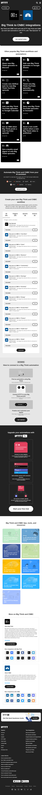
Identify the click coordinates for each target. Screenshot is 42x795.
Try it (35, 229)
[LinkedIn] (15, 790)
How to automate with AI (6, 758)
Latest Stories (4, 755)
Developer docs (4, 749)
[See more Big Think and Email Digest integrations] (10, 652)
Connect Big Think (11, 643)
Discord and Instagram (30, 732)
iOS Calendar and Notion (31, 734)
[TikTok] (28, 790)
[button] (40, 3)
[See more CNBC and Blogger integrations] (31, 700)
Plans (2, 747)
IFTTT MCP (3, 739)
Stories (2, 734)
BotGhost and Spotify (30, 741)
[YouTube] (22, 790)
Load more (21, 350)
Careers (13, 786)
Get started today (21, 39)
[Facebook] (12, 790)
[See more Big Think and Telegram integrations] (31, 652)
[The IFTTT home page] (4, 3)
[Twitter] (25, 790)
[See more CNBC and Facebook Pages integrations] (10, 700)
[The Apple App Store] (17, 781)
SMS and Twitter (29, 743)
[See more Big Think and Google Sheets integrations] (20, 652)
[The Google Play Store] (25, 781)
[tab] (6, 214)
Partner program (19, 786)
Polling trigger (13, 225)
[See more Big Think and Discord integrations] (31, 658)
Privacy (30, 786)
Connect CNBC (10, 686)
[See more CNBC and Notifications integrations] (20, 700)
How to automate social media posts (8, 775)
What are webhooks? (5, 768)
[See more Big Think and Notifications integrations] (10, 658)
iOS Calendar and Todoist (31, 747)
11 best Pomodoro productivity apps (8, 770)
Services (3, 732)
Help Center (3, 741)
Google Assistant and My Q (31, 739)
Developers (7, 786)
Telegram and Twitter (30, 749)
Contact (26, 786)
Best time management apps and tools (9, 762)
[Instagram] (18, 790)
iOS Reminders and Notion (31, 745)
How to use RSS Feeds (6, 766)
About (34, 786)
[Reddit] (31, 790)
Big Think (7, 25)
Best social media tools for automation (9, 777)
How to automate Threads (6, 773)
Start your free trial (21, 509)
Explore (3, 730)
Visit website (7, 640)
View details (7, 229)
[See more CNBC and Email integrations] (20, 695)
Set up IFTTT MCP (21, 189)
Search (2, 745)
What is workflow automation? (7, 764)
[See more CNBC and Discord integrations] (31, 695)
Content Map (3, 743)
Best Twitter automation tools (7, 760)
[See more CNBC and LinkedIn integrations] (10, 695)
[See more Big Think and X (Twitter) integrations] (20, 658)
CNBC (21, 25)
